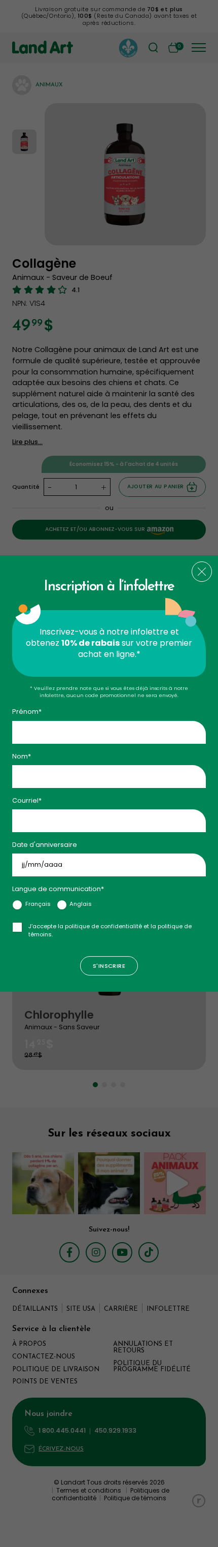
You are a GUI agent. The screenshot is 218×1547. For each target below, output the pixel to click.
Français (38, 904)
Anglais (80, 904)
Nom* (21, 756)
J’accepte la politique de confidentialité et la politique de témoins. (110, 930)
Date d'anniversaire (44, 844)
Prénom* (27, 712)
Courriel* (27, 800)
